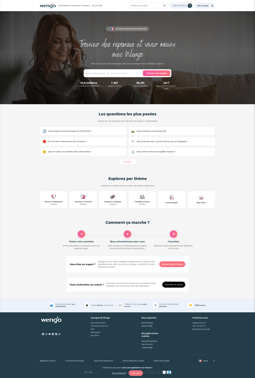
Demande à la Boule (149, 341)
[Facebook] (43, 334)
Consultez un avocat (174, 284)
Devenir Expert (147, 323)
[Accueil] (48, 5)
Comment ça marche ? (99, 326)
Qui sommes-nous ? (98, 323)
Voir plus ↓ (127, 162)
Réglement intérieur (48, 361)
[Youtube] (50, 334)
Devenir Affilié (146, 326)
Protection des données (74, 361)
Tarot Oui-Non (147, 344)
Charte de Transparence (103, 361)
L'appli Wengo (147, 347)
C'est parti (135, 373)
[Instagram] (46, 334)
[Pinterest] (56, 334)
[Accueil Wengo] (51, 320)
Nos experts (95, 332)
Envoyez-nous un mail (201, 329)
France (205, 361)
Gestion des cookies (161, 361)
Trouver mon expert (156, 73)
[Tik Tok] (60, 334)
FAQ (92, 329)
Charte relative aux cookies (133, 361)
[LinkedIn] (53, 334)
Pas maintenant (119, 373)
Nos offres (95, 335)
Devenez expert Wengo (172, 264)
